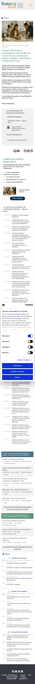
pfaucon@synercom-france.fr (16, 180)
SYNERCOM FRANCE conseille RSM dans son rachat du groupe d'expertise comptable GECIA (21, 390)
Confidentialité (11, 679)
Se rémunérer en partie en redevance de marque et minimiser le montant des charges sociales (19, 612)
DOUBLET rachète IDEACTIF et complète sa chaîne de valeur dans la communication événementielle (19, 644)
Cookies (23, 677)
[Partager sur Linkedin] (31, 151)
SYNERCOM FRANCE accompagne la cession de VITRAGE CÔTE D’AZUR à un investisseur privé (20, 259)
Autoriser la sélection (17, 371)
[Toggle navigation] (31, 5)
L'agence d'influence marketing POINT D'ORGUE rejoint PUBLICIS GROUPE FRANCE (18, 637)
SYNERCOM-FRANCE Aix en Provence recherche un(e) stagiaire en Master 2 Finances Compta (20, 434)
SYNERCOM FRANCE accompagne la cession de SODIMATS (19, 245)
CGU (29, 675)
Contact (22, 675)
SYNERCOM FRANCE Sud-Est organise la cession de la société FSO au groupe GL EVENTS (21, 441)
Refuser (17, 377)
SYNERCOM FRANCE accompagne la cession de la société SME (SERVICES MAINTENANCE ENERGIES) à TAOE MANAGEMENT (20, 275)
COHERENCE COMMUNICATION (17, 140)
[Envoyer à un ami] (18, 151)
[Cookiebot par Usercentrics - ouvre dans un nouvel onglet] (25, 305)
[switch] (30, 341)
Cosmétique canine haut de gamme (16, 563)
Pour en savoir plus (8, 103)
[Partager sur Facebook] (25, 151)
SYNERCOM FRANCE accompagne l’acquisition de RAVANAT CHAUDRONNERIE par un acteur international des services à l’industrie (21, 237)
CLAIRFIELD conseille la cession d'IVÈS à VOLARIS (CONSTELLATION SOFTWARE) (18, 626)
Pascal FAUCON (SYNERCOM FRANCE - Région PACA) (19, 128)
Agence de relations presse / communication (17, 529)
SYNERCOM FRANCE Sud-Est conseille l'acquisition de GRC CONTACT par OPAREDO (20, 403)
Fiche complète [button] (17, 198)
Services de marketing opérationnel (14, 521)
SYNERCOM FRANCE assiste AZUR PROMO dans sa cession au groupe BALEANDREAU (21, 222)
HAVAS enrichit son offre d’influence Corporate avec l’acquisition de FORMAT (18, 660)
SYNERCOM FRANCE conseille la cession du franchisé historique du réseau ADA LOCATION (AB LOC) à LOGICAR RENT (21, 284)
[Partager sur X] (28, 151)
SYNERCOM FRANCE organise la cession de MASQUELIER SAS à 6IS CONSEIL (21, 383)
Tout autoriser (17, 365)
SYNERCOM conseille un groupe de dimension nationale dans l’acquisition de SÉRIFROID (21, 228)
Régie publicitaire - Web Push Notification (16, 490)
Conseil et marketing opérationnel (13, 459)
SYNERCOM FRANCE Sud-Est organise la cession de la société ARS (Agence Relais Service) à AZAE (21, 411)
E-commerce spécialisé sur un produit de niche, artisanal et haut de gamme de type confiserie (19, 573)
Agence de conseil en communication (14, 498)
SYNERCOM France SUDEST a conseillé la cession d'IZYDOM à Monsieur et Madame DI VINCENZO (21, 419)
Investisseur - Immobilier (13, 585)
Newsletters (23, 679)
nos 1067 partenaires (14, 314)
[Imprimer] (14, 151)
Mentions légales (12, 677)
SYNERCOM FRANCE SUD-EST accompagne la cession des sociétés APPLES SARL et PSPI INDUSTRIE (21, 292)
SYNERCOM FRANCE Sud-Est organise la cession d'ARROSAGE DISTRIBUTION (21, 397)
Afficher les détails (24, 360)
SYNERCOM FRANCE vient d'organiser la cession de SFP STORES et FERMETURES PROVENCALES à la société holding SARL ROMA (20, 302)
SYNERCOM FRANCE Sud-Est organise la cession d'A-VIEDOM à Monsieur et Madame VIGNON (21, 426)
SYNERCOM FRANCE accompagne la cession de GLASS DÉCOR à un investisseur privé (21, 267)
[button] (5, 18)
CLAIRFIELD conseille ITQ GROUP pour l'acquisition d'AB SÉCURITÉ (18, 619)
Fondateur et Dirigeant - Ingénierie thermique (19, 568)
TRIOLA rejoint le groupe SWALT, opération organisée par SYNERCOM (21, 252)
